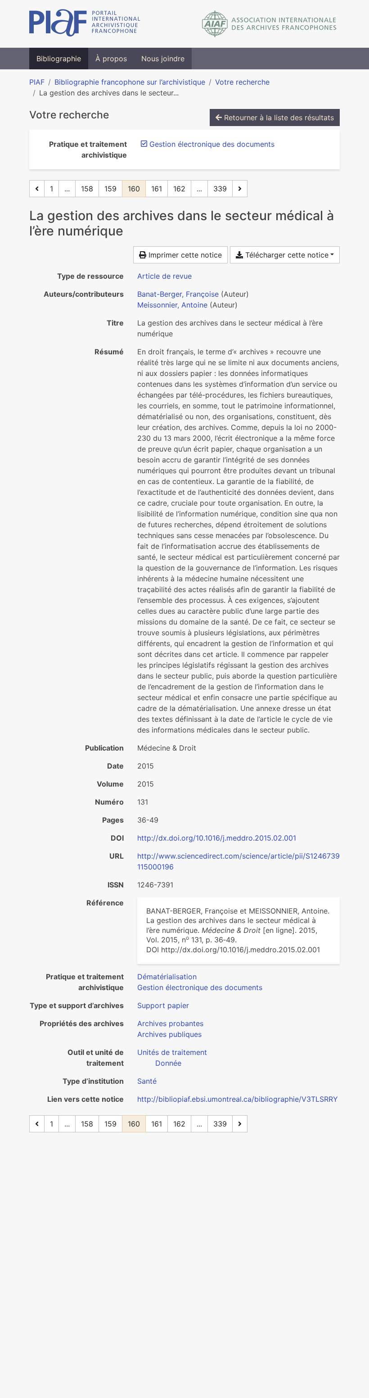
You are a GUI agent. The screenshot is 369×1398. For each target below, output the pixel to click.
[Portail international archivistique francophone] (84, 24)
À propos (111, 58)
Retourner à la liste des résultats (278, 117)
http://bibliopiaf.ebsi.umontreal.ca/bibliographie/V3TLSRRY (237, 1099)
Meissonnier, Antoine (172, 304)
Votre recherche (242, 81)
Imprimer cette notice (184, 254)
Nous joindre (162, 58)
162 (179, 188)
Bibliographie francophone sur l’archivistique (129, 81)
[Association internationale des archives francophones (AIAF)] (269, 24)
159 (110, 188)
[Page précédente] (37, 188)
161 (156, 188)
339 (220, 188)
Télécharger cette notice (285, 254)
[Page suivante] (240, 188)
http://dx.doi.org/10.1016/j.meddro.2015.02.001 (216, 837)
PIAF (37, 81)
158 (87, 188)
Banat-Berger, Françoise (178, 294)
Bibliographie (58, 58)
